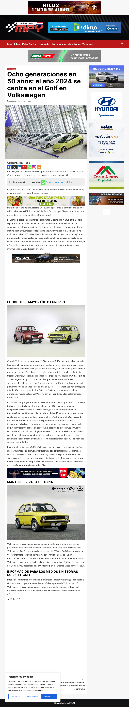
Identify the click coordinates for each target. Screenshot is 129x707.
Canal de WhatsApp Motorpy (60, 182)
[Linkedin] (19, 167)
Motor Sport (28, 44)
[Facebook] (9, 167)
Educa (17, 44)
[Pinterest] (24, 167)
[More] (39, 167)
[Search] (122, 43)
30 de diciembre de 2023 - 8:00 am (21, 101)
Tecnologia (87, 44)
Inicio (9, 44)
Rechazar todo (32, 696)
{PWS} (72, 703)
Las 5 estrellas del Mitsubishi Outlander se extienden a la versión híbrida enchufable (65, 684)
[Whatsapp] (29, 167)
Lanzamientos (59, 44)
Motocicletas (74, 44)
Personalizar (16, 696)
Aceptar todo (49, 696)
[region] (32, 687)
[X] (14, 167)
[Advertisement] (46, 280)
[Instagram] (34, 167)
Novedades (44, 44)
